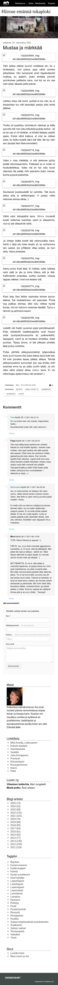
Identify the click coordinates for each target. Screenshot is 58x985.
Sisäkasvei (16, 925)
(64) (15, 828)
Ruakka (14, 918)
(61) (15, 831)
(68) (15, 809)
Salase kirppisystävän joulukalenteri (29, 922)
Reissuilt (15, 912)
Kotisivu (28, 634)
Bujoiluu (14, 862)
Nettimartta (15, 487)
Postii (13, 906)
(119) (16, 847)
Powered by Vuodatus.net (44, 981)
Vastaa (11, 433)
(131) (16, 812)
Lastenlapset (17, 887)
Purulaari (15, 758)
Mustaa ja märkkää (22, 47)
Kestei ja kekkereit (20, 874)
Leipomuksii (16, 890)
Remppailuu (16, 915)
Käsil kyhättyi (32, 389)
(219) (16, 844)
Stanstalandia (17, 749)
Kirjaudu (51, 3)
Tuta (12, 417)
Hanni (13, 768)
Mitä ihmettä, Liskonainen (23, 742)
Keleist (19, 389)
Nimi (8, 616)
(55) (15, 825)
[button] (26, 3)
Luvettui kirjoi (17, 953)
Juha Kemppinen (19, 755)
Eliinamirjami (17, 761)
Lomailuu (15, 896)
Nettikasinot (20, 3)
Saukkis (14, 752)
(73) (15, 803)
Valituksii (15, 934)
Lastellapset (16, 884)
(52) (15, 806)
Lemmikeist (46, 389)
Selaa (31, 3)
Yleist (21, 394)
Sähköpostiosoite (20, 625)
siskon (35, 370)
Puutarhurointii (18, 909)
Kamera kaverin (18, 865)
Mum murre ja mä (19, 956)
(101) (16, 816)
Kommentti (10, 644)
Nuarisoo (11, 394)
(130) (16, 841)
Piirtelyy (14, 903)
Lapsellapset (17, 881)
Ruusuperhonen (19, 765)
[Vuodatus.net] (12, 978)
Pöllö (13, 771)
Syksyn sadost (18, 928)
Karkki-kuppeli (18, 868)
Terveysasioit (17, 931)
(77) (15, 838)
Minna (40, 216)
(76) (15, 819)
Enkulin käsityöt (18, 746)
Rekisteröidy (40, 3)
